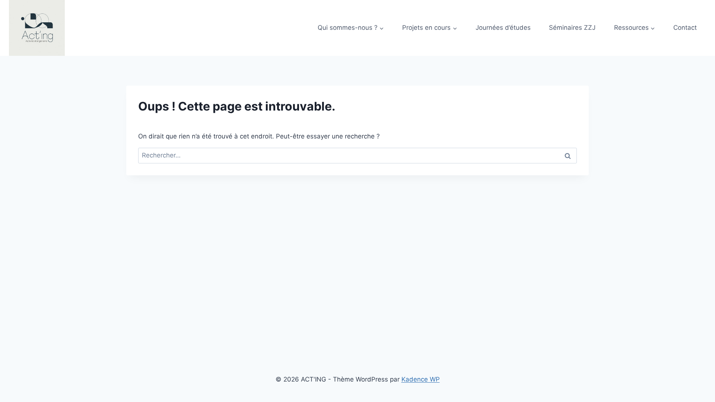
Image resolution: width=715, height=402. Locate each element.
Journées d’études (503, 27)
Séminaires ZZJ (572, 27)
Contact (685, 27)
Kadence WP (420, 379)
